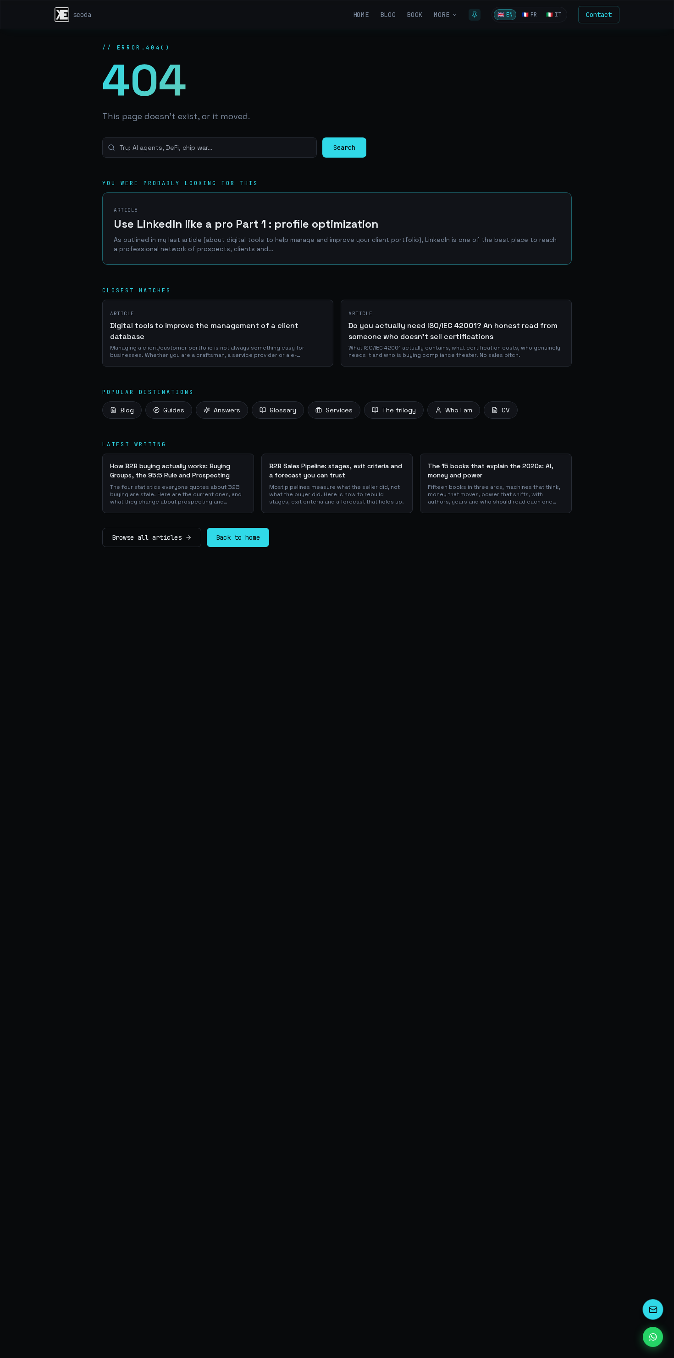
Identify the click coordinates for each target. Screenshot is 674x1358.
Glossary (283, 410)
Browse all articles (147, 537)
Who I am (458, 410)
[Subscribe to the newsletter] (653, 1309)
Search (344, 147)
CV (506, 410)
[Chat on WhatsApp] (653, 1337)
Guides (173, 410)
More (442, 15)
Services (339, 410)
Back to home (238, 537)
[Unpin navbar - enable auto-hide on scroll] (475, 15)
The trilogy (399, 410)
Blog (127, 410)
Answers (227, 410)
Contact (599, 15)
